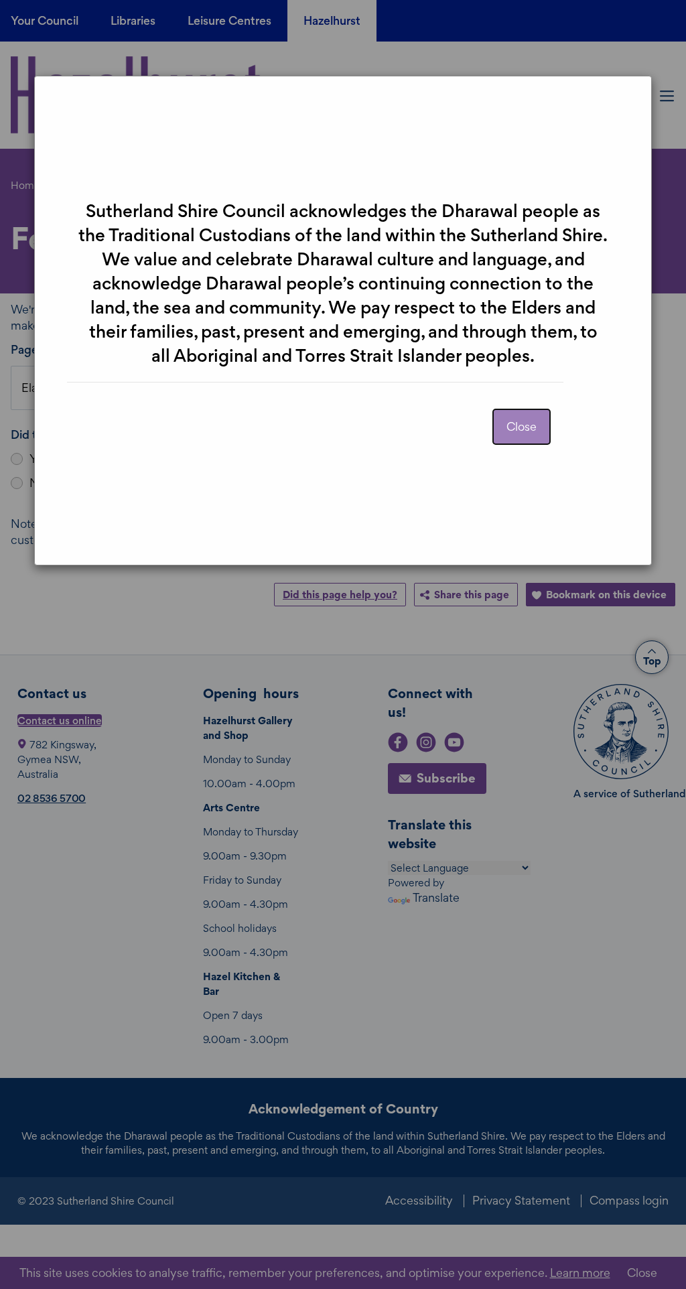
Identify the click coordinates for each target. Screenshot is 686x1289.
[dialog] (343, 644)
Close (521, 426)
